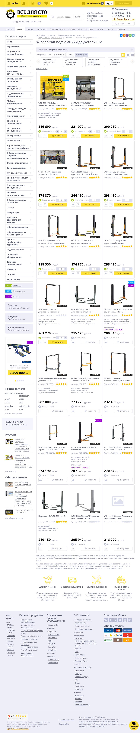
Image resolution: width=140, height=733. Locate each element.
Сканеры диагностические (15, 193)
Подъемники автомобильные (15, 52)
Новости (89, 29)
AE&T (7, 399)
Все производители (13, 413)
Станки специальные (17, 163)
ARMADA (9, 406)
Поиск (10, 41)
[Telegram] (133, 35)
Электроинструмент (17, 168)
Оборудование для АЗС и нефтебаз (16, 233)
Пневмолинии (14, 140)
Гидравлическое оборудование (15, 94)
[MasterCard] (117, 630)
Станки (10, 207)
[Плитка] (123, 55)
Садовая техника (15, 249)
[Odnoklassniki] (115, 620)
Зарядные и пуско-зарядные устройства (18, 146)
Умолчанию (59, 54)
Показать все (41, 68)
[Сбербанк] (108, 640)
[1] (15, 380)
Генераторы (13, 212)
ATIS (21, 409)
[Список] (128, 55)
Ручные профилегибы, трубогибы (14, 242)
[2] (17, 380)
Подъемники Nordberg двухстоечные (94, 62)
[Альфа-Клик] (127, 635)
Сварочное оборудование (14, 122)
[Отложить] (45, 136)
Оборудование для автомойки (16, 201)
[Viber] (127, 35)
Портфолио (42, 29)
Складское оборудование (14, 255)
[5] (23, 380)
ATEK (7, 409)
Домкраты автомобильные (15, 72)
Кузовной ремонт (16, 116)
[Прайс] (133, 55)
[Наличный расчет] (117, 640)
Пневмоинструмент (17, 66)
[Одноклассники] (124, 35)
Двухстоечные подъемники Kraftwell (116, 62)
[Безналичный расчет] (127, 640)
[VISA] (108, 630)
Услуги (30, 29)
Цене (70, 54)
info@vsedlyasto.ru (123, 19)
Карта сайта (13, 46)
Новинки (11, 269)
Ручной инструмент (17, 173)
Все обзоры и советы (14, 518)
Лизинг (100, 29)
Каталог (20, 29)
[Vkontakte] (106, 620)
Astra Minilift (24, 406)
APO (21, 402)
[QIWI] (117, 635)
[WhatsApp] (130, 35)
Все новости (10, 471)
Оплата (110, 29)
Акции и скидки (75, 29)
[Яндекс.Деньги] (108, 635)
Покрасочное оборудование (14, 129)
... (129, 29)
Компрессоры (14, 135)
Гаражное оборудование (14, 87)
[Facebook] (111, 620)
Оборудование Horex (17, 227)
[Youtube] (125, 620)
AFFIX (21, 399)
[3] (19, 380)
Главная (9, 29)
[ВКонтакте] (121, 35)
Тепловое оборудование (14, 263)
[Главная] (37, 35)
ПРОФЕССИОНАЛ (12, 393)
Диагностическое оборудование (16, 186)
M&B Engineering (24, 394)
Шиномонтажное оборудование (15, 60)
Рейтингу (80, 54)
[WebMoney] (127, 630)
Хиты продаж (14, 279)
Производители (58, 29)
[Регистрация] (24, 3)
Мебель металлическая (14, 102)
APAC (7, 402)
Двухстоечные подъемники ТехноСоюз (71, 62)
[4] (21, 380)
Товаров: (40, 54)
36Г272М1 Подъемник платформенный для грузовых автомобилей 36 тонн (19, 366)
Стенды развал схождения (14, 79)
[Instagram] (130, 620)
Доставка (121, 29)
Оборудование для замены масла (16, 109)
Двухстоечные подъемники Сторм (49, 62)
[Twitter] (120, 620)
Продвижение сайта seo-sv (18, 728)
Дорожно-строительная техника (14, 220)
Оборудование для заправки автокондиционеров (17, 155)
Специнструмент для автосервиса (17, 179)
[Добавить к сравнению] (40, 136)
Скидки (11, 274)
